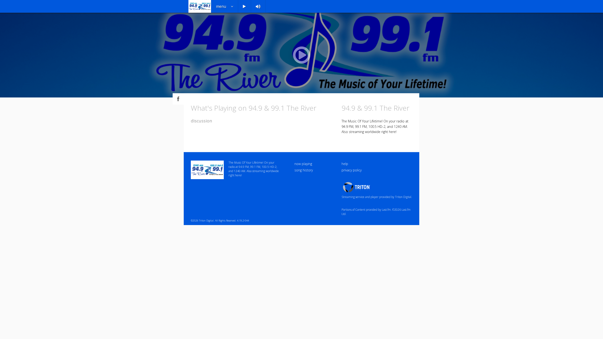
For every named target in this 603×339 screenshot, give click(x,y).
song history (303, 170)
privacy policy (352, 170)
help (345, 163)
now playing (303, 163)
